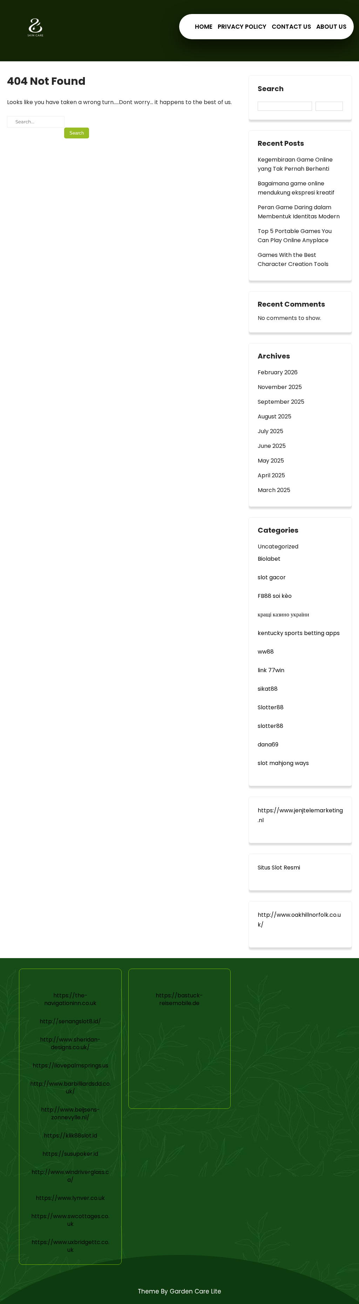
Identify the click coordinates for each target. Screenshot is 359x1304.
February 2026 (278, 372)
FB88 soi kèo (275, 596)
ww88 (266, 652)
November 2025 (280, 387)
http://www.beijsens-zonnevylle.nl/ (70, 1113)
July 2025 (270, 431)
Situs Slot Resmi (279, 867)
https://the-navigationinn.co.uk (70, 999)
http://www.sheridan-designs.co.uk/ (70, 1043)
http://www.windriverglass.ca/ (70, 1176)
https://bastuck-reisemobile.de (179, 999)
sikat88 (268, 689)
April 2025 (271, 475)
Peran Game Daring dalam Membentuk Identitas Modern (299, 211)
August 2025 (274, 416)
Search (271, 89)
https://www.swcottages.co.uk (70, 1220)
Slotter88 (271, 707)
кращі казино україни (283, 614)
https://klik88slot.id (70, 1136)
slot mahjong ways (283, 763)
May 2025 (271, 461)
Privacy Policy (242, 26)
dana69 (268, 744)
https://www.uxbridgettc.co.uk (70, 1246)
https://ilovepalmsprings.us (70, 1065)
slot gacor (272, 577)
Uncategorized (278, 546)
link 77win (271, 670)
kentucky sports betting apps (299, 633)
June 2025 (272, 446)
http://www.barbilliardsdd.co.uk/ (70, 1087)
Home (203, 26)
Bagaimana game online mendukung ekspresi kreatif (296, 188)
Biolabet (269, 559)
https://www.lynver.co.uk (70, 1198)
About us (331, 26)
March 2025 (274, 490)
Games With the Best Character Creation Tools (293, 259)
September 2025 (281, 402)
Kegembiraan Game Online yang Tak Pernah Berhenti (295, 164)
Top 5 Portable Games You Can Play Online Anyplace (295, 235)
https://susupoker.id (70, 1154)
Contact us (291, 26)
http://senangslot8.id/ (70, 1021)
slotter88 (270, 726)
